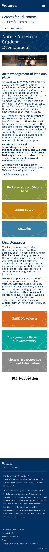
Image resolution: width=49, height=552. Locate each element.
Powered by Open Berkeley (13, 530)
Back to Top (42, 548)
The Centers (16, 28)
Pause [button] (22, 58)
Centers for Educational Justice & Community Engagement (19, 19)
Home (4, 28)
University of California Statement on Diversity (23, 479)
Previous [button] (32, 58)
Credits (15, 468)
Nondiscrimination (10, 536)
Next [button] (41, 58)
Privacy (5, 540)
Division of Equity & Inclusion (16, 476)
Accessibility (7, 533)
